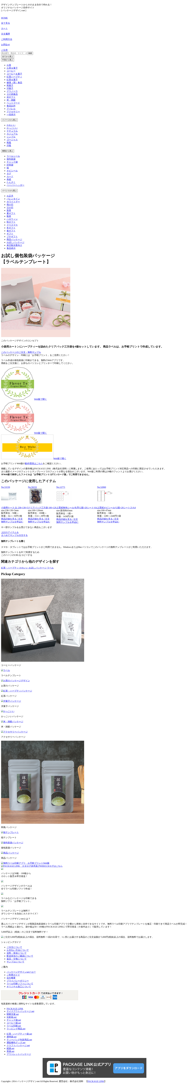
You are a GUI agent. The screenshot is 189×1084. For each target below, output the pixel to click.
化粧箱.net (11, 1017)
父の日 (10, 207)
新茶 (9, 210)
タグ (9, 173)
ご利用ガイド (13, 975)
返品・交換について (17, 959)
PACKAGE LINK (15, 1008)
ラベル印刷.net (14, 1026)
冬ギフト (11, 228)
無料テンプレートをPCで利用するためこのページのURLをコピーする (20, 553)
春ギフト (11, 231)
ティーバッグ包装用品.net (19, 1039)
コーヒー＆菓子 (14, 74)
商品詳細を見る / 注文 (12, 519)
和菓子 (10, 85)
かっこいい (12, 128)
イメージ (9, 120)
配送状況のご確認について (20, 956)
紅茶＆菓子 (12, 79)
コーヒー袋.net (14, 1023)
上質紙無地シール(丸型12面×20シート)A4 (76, 507)
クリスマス (12, 225)
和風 (9, 142)
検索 (30, 53)
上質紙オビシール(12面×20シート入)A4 (116, 507)
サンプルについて (15, 962)
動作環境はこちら (34, 463)
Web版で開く (40, 399)
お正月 (10, 196)
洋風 (9, 145)
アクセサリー (13, 111)
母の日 (10, 204)
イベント (9, 191)
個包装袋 (11, 159)
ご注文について (14, 947)
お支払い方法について (18, 950)
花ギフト (11, 97)
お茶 (9, 65)
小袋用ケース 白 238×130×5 (14, 507)
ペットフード (13, 103)
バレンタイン (13, 199)
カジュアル (12, 134)
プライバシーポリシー (18, 981)
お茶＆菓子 (12, 68)
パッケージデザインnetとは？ (21, 972)
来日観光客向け (14, 245)
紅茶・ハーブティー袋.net (19, 1034)
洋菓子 (10, 88)
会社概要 (11, 978)
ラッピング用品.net (16, 1029)
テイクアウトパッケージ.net (20, 1011)
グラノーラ (12, 91)
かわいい (11, 125)
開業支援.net (13, 1014)
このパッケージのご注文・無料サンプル (21, 352)
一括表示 (11, 114)
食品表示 (11, 248)
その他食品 (12, 94)
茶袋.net (10, 1051)
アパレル (11, 109)
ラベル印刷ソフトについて (20, 983)
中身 (7, 60)
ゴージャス (12, 140)
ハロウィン (12, 219)
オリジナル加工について (19, 986)
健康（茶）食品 (14, 82)
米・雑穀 (11, 100)
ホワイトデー (13, 201)
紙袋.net (10, 1048)
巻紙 (9, 179)
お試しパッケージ (15, 242)
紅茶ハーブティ (14, 77)
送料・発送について (17, 953)
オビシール (12, 171)
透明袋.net (11, 1037)
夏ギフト (11, 213)
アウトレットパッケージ (19, 1054)
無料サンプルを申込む (12, 522)
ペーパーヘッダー (15, 185)
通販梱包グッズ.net (16, 1042)
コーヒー (11, 71)
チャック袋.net (14, 1020)
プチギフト (12, 236)
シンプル (11, 137)
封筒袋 (10, 165)
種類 (7, 151)
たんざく (11, 182)
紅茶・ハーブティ (10, 568)
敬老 (9, 216)
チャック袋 (12, 162)
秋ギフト (11, 222)
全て (7, 56)
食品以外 (11, 106)
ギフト (10, 233)
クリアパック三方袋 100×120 (42, 507)
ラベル (50, 568)
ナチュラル (12, 131)
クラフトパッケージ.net (18, 1045)
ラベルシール (13, 156)
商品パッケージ (14, 239)
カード (10, 176)
